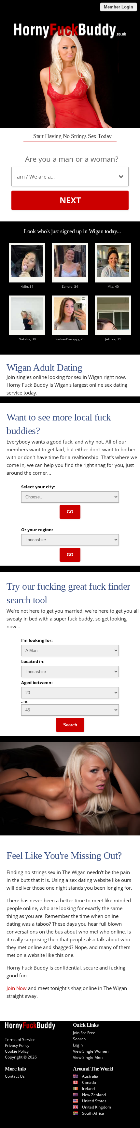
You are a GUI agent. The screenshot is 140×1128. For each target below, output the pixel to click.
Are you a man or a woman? (71, 159)
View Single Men (88, 1057)
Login (78, 1045)
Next (70, 200)
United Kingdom (96, 1107)
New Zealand (94, 1094)
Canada (89, 1082)
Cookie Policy (17, 1051)
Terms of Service (20, 1039)
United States (94, 1101)
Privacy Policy (17, 1045)
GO (70, 511)
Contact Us (15, 1076)
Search (70, 724)
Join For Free (84, 1032)
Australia (90, 1076)
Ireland (88, 1088)
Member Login (118, 7)
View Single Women (90, 1051)
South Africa (93, 1113)
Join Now (17, 988)
